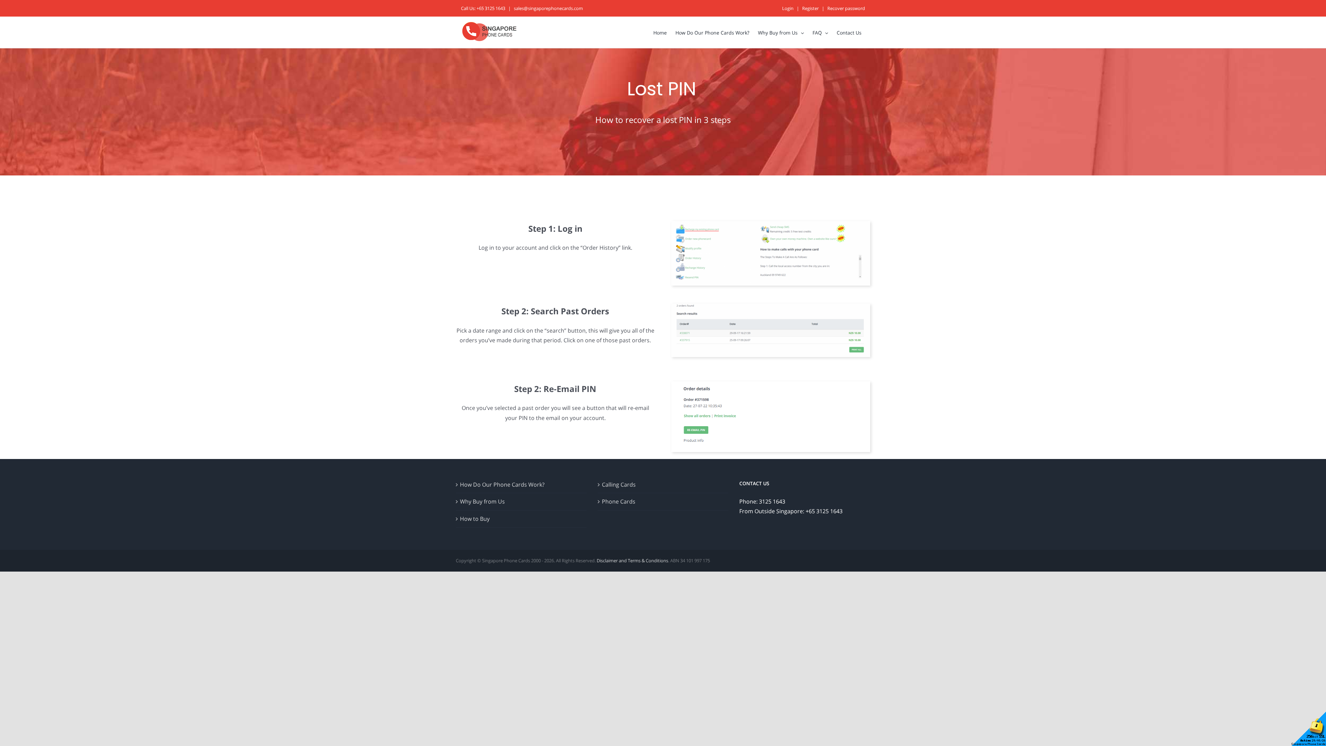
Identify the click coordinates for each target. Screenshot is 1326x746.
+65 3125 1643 (491, 8)
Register (810, 8)
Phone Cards (618, 501)
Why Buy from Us (482, 501)
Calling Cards (619, 484)
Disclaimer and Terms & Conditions (632, 560)
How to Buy (475, 519)
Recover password (846, 8)
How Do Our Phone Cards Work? (502, 484)
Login (788, 8)
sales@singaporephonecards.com (548, 8)
